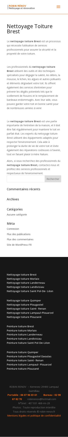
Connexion (13, 228)
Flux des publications (19, 234)
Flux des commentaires (20, 239)
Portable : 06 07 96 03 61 (25, 395)
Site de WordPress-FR (19, 244)
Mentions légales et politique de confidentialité (34, 415)
